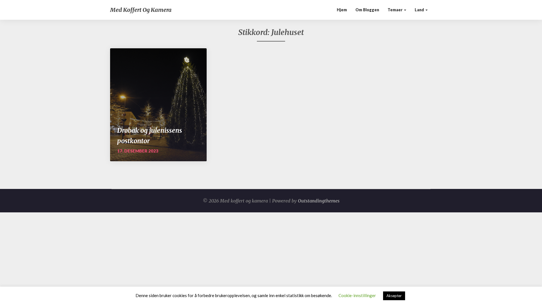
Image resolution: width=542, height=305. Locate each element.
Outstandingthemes (319, 201)
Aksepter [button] (394, 295)
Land (420, 9)
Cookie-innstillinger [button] (357, 295)
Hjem (342, 9)
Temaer (395, 9)
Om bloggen (367, 9)
